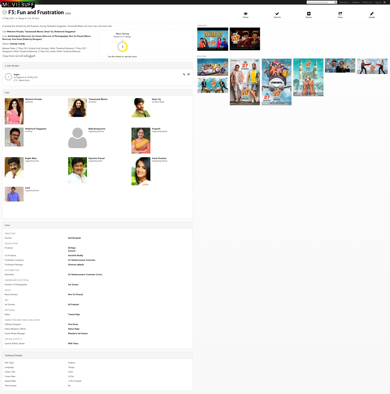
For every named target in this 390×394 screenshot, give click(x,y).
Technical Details (13, 355)
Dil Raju (72, 247)
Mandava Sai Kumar (78, 333)
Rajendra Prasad (97, 158)
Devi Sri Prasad (75, 294)
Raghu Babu (31, 158)
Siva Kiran (73, 324)
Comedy (13, 43)
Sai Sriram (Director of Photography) (50, 36)
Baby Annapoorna (97, 128)
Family (21, 43)
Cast (7, 92)
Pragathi (156, 128)
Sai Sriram (73, 284)
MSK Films (73, 343)
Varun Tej (48, 31)
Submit (355, 2)
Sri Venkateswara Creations (81, 260)
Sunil (27, 187)
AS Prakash (73, 304)
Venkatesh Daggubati (65, 31)
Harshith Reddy (75, 255)
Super (17, 74)
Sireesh (71, 250)
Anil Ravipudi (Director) (19, 36)
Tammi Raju (74, 314)
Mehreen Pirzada (15, 31)
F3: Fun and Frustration (36, 12)
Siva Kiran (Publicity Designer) (27, 39)
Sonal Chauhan (159, 158)
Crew (7, 225)
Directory (343, 2)
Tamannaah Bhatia (34, 31)
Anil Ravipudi (74, 238)
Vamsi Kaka (73, 328)
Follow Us (366, 2)
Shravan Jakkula (76, 264)
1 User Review (12, 65)
